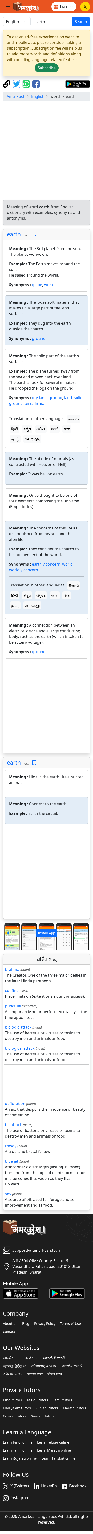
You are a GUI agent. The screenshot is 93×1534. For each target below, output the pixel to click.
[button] (9, 936)
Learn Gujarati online (20, 1458)
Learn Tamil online (17, 1450)
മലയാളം (32, 439)
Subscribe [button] (47, 68)
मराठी (54, 429)
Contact (9, 1332)
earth (14, 234)
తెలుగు (73, 419)
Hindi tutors (12, 1400)
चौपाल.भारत (54, 1374)
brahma (12, 969)
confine (12, 990)
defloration (15, 1103)
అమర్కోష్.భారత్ (54, 1358)
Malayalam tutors (17, 1408)
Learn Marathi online (54, 1450)
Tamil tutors (62, 1400)
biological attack (20, 1048)
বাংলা (67, 429)
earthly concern (46, 564)
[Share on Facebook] (36, 83)
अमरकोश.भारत (12, 1358)
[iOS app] (20, 1293)
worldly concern (23, 569)
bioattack (13, 1124)
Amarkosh (16, 96)
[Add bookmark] (35, 234)
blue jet (11, 1161)
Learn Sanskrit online (58, 1458)
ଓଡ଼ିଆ (41, 429)
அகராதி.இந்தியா (14, 1366)
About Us (10, 1324)
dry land (39, 397)
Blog (25, 1324)
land (68, 397)
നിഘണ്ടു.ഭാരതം (44, 1366)
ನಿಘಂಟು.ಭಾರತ (72, 1366)
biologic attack (18, 1027)
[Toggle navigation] (8, 6)
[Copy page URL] (7, 83)
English (37, 96)
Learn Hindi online (17, 1442)
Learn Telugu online (53, 1442)
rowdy (10, 1145)
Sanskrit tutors (42, 1416)
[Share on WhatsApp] (26, 83)
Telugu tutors (37, 1400)
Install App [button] (46, 933)
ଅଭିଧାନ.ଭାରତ (13, 1374)
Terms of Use (70, 1324)
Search (81, 21)
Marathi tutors (74, 1408)
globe (37, 284)
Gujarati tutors (14, 1416)
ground (39, 338)
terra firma (34, 403)
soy (8, 1193)
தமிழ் (15, 439)
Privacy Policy (44, 1324)
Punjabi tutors (47, 1408)
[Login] (85, 6)
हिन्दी (14, 429)
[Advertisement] (46, 151)
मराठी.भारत (31, 1358)
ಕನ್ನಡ (27, 429)
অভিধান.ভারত (35, 1374)
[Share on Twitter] (17, 83)
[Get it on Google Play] (77, 83)
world (49, 284)
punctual (13, 1006)
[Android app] (67, 1293)
